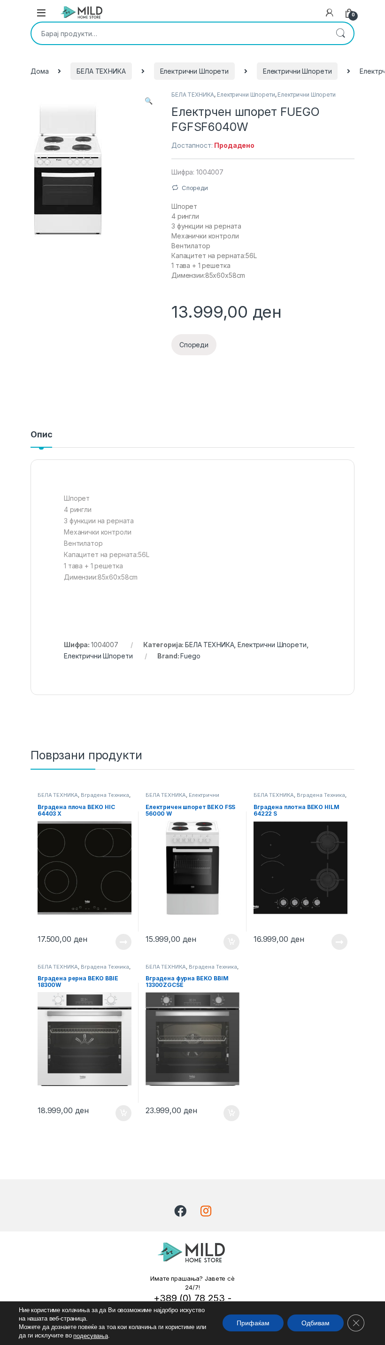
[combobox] (179, 33)
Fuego (190, 656)
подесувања (90, 1335)
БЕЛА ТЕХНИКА (101, 71)
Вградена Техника (105, 795)
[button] (149, 101)
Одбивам (315, 1323)
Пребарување (340, 33)
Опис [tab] (41, 434)
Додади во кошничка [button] (224, 942)
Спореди (195, 187)
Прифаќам (253, 1323)
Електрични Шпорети (194, 71)
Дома (39, 71)
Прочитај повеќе (116, 942)
